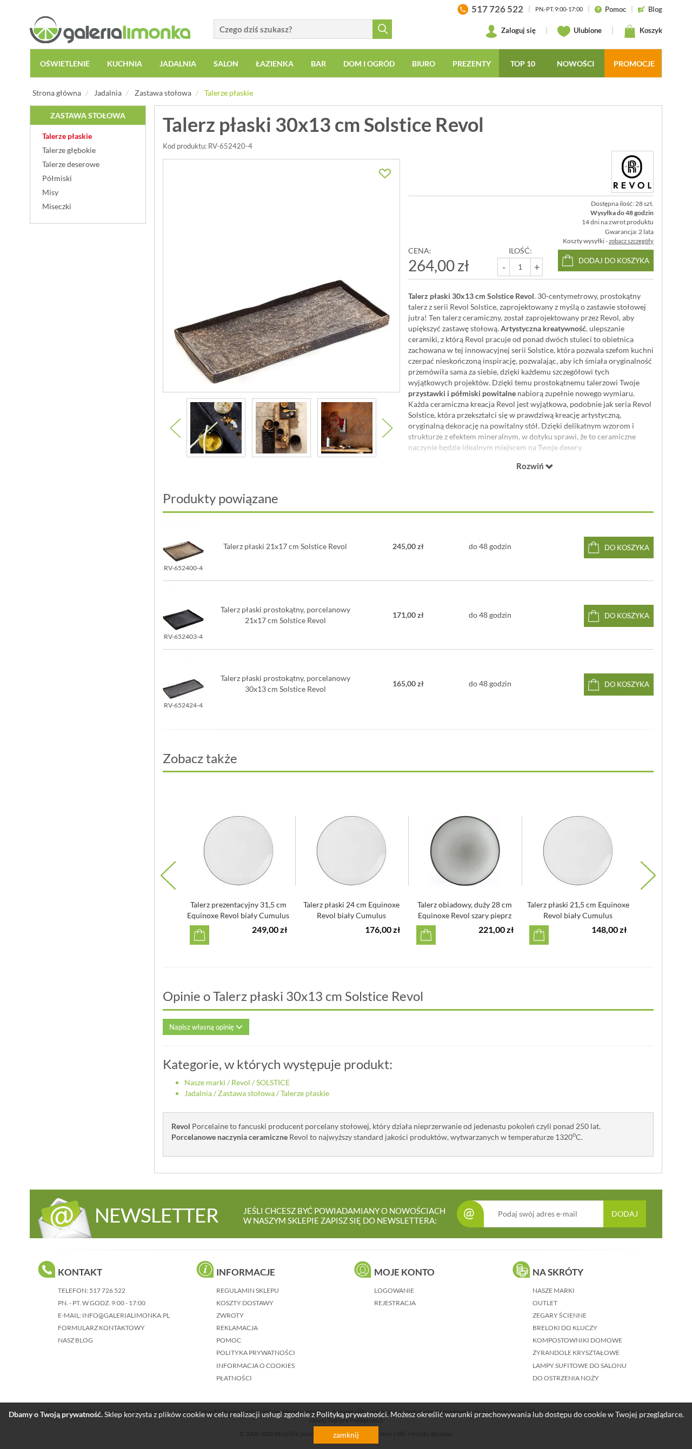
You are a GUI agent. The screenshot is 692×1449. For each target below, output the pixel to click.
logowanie (394, 1290)
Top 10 (522, 63)
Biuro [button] (423, 63)
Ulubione (587, 30)
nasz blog (75, 1340)
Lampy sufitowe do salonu (580, 1365)
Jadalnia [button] (177, 63)
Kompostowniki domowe (577, 1340)
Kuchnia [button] (124, 63)
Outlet (545, 1303)
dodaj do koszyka (613, 260)
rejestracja (395, 1303)
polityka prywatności (255, 1352)
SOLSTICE (273, 1082)
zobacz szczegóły (631, 240)
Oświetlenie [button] (65, 63)
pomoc (228, 1340)
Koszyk (650, 30)
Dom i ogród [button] (369, 63)
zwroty (230, 1315)
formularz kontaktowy (101, 1328)
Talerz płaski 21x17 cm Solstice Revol (285, 546)
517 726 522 (107, 1290)
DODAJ (624, 1213)
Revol (240, 1082)
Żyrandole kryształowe (576, 1352)
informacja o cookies (255, 1365)
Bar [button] (318, 63)
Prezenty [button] (472, 63)
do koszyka (626, 547)
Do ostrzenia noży (566, 1378)
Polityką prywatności (351, 1414)
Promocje (634, 63)
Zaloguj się (518, 30)
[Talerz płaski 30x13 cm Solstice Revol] (281, 275)
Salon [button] (226, 63)
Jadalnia (108, 92)
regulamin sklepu (247, 1290)
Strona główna (56, 92)
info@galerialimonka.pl (126, 1315)
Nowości (575, 63)
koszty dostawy (245, 1303)
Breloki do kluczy (565, 1328)
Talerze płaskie (228, 92)
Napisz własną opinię (202, 1027)
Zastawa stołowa (163, 92)
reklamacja (237, 1328)
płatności (234, 1378)
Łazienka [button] (275, 63)
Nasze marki (204, 1082)
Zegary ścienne (560, 1315)
